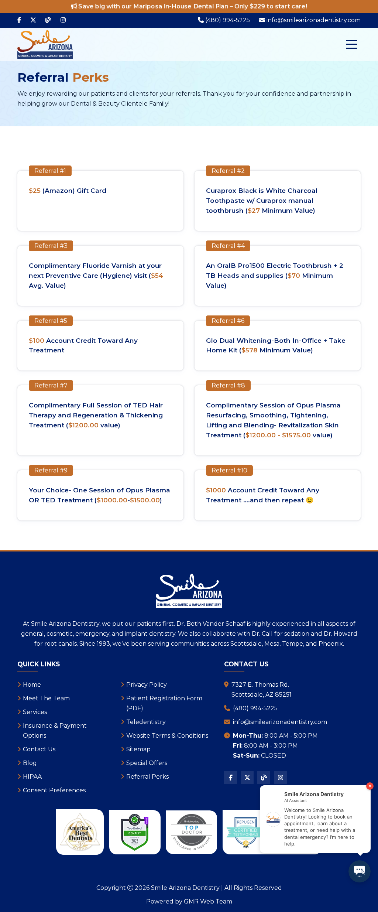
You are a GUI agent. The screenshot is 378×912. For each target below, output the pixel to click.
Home (32, 684)
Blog (30, 762)
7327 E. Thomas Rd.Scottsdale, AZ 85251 (261, 689)
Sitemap (138, 749)
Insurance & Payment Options (55, 730)
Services (35, 711)
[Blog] (48, 20)
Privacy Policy (146, 684)
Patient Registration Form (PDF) (164, 703)
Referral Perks (147, 776)
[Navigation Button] (351, 44)
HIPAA (32, 776)
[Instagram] (63, 20)
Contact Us (39, 749)
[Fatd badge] (191, 832)
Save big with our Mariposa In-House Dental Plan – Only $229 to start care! (191, 6)
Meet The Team (46, 698)
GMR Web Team (208, 901)
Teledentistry (146, 721)
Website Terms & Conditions (167, 735)
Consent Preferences (54, 790)
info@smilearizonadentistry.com (280, 721)
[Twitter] (33, 20)
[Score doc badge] (135, 832)
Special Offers (146, 762)
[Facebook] (19, 20)
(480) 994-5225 (255, 708)
